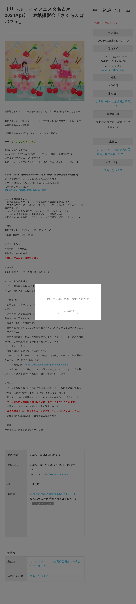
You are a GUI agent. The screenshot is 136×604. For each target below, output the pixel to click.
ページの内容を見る (68, 311)
